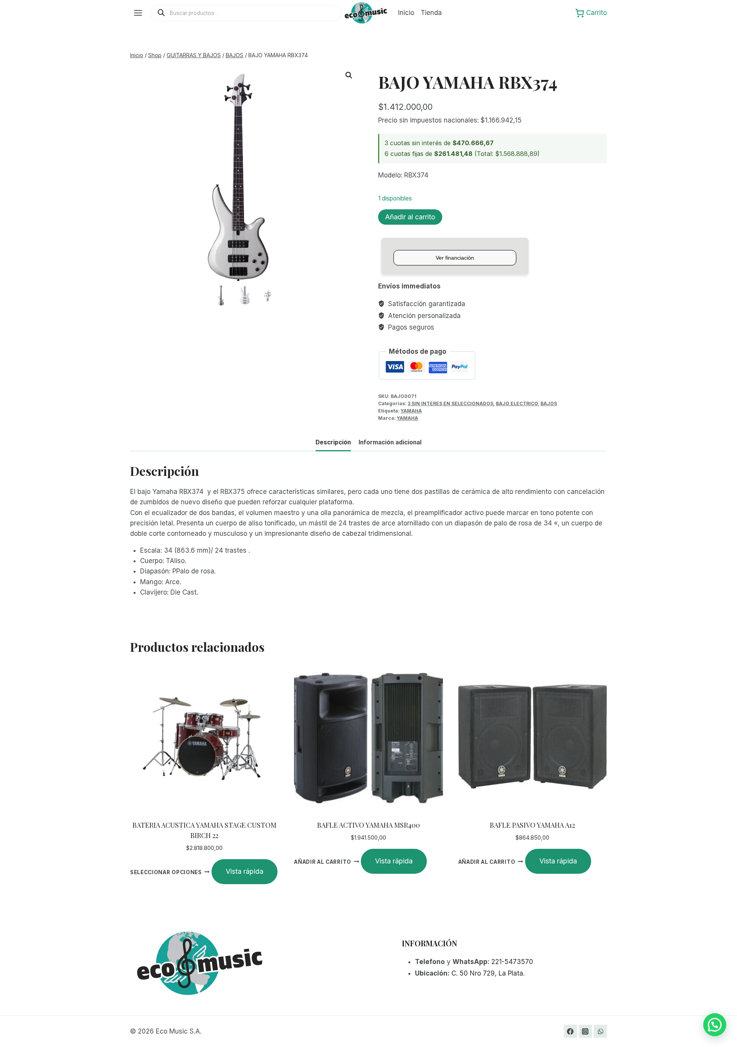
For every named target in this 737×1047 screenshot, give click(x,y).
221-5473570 (512, 962)
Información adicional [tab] (390, 442)
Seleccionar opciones (166, 872)
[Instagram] (585, 1031)
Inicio (406, 13)
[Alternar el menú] (138, 13)
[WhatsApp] (600, 1031)
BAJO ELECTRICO (517, 403)
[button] (349, 75)
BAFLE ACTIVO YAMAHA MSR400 (368, 825)
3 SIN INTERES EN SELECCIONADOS (450, 403)
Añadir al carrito (410, 217)
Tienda (431, 13)
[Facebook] (570, 1031)
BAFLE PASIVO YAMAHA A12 (532, 825)
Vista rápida (244, 871)
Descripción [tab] (333, 442)
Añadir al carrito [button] (322, 861)
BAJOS (548, 403)
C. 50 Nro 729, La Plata (487, 973)
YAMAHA (411, 411)
